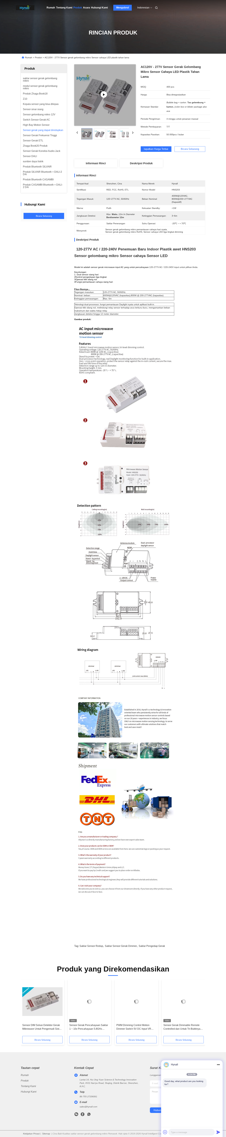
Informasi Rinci (96, 163)
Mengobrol (122, 7)
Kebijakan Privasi (31, 1133)
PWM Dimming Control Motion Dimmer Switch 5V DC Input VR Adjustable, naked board (133, 1027)
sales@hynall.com (88, 1106)
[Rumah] (25, 7)
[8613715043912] (89, 1115)
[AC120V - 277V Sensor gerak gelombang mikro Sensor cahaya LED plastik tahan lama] (105, 95)
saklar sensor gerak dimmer (121, 946)
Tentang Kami (64, 7)
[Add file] (165, 1132)
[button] (26, 1008)
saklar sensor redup (91, 946)
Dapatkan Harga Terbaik (156, 149)
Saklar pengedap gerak (152, 946)
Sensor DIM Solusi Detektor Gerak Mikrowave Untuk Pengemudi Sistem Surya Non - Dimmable (42, 1027)
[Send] (218, 1132)
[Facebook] (82, 1115)
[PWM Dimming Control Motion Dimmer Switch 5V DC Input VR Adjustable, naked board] (136, 1001)
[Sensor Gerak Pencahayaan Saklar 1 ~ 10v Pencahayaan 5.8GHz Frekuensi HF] (89, 1001)
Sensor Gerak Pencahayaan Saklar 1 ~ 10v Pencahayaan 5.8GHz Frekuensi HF (88, 1027)
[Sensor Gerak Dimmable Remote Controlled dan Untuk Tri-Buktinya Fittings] (183, 1001)
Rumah (51, 7)
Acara (86, 7)
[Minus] (218, 1064)
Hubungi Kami (99, 7)
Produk (77, 7)
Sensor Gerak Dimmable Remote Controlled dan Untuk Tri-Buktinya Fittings (181, 1027)
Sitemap (46, 1133)
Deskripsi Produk (141, 163)
